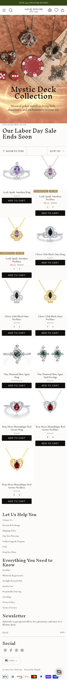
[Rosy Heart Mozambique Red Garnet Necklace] (50, 406)
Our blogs (6, 597)
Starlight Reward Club (12, 580)
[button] (59, 672)
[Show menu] (4, 10)
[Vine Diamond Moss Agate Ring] (17, 354)
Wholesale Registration (12, 575)
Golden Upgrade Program (13, 541)
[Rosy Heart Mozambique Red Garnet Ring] (17, 406)
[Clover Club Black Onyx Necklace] (17, 296)
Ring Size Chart (9, 552)
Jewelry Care (7, 586)
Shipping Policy (9, 530)
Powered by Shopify (32, 669)
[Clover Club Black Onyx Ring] (50, 234)
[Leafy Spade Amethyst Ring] (17, 172)
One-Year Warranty (10, 536)
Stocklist (6, 570)
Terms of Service (9, 607)
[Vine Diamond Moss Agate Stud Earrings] (50, 354)
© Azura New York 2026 (12, 669)
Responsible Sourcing (11, 591)
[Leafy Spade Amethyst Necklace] (50, 172)
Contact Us (7, 520)
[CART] (62, 10)
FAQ (4, 546)
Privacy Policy (8, 602)
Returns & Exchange (11, 525)
